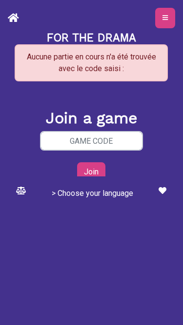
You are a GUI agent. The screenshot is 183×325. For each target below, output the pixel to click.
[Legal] (21, 190)
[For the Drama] (15, 18)
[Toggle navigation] (165, 18)
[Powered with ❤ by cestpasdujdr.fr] (162, 190)
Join (91, 171)
